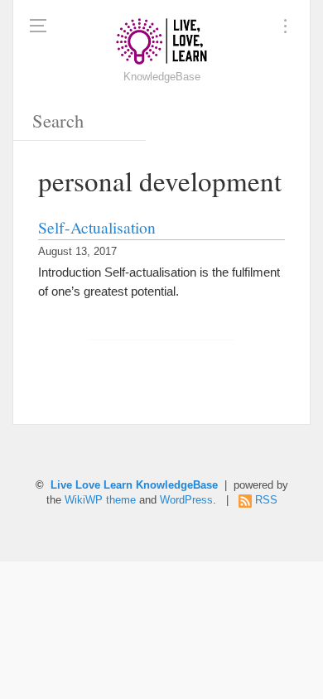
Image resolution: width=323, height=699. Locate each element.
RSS (266, 500)
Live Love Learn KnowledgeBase (134, 485)
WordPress (186, 500)
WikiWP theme (100, 500)
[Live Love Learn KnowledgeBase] (161, 41)
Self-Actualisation (97, 227)
